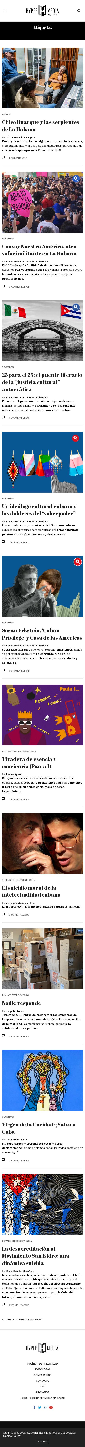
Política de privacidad (42, 1363)
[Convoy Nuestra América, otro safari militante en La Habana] (42, 202)
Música (6, 114)
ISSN (42, 1386)
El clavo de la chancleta (19, 751)
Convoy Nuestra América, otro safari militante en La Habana (39, 250)
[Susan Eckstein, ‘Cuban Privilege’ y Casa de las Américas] (42, 586)
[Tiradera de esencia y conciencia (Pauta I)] (42, 715)
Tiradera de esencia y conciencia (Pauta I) (29, 762)
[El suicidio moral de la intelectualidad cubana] (42, 843)
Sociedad (8, 239)
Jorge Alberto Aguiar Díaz (20, 903)
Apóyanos (42, 1392)
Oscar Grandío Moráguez (20, 1271)
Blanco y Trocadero (15, 995)
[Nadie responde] (42, 958)
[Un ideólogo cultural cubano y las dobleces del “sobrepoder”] (42, 462)
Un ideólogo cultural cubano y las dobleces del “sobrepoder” (39, 510)
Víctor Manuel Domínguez (20, 137)
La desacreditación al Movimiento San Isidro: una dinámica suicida (35, 1255)
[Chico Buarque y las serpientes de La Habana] (42, 78)
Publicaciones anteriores (24, 1319)
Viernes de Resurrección (18, 880)
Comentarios (42, 1375)
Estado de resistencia (17, 1241)
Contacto (42, 1380)
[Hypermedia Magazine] (42, 10)
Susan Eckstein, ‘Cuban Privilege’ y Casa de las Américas (42, 634)
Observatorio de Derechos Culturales (27, 261)
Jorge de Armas (15, 1011)
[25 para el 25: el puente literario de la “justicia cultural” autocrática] (42, 330)
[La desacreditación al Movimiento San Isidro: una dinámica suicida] (42, 1204)
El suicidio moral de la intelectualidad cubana (31, 891)
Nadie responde (21, 1002)
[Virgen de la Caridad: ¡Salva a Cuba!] (42, 1080)
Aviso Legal (42, 1369)
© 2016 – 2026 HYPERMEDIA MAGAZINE (42, 1398)
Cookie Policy (11, 1436)
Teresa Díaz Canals (16, 1139)
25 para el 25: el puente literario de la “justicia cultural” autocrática (42, 382)
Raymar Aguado (14, 774)
